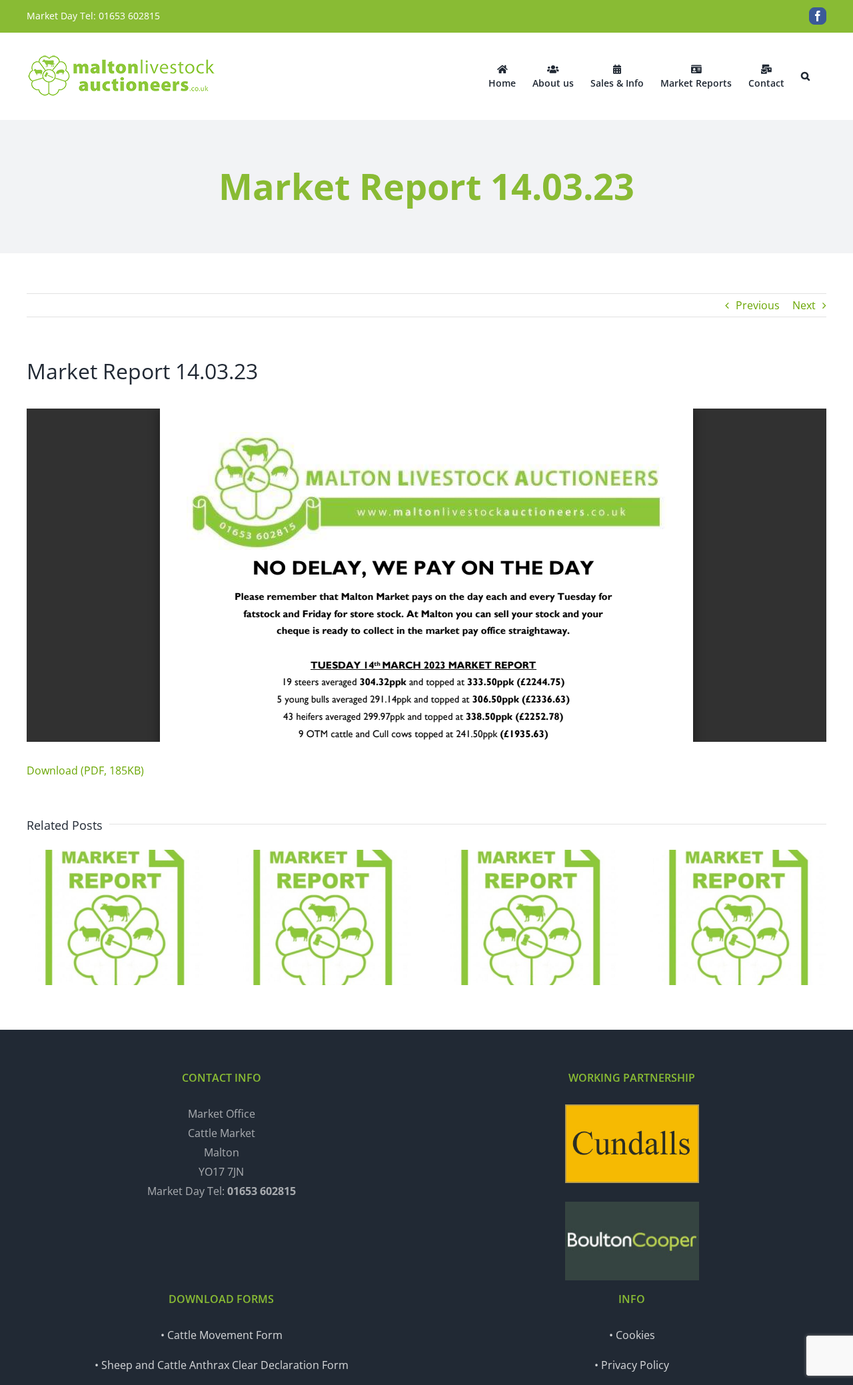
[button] (805, 76)
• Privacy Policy (631, 1365)
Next (804, 305)
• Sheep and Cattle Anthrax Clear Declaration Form (222, 1365)
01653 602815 (129, 15)
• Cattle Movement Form (222, 1335)
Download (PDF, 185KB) (85, 770)
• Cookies (632, 1335)
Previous (758, 305)
